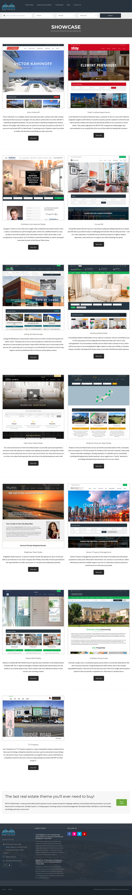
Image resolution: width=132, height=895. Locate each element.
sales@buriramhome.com (14, 861)
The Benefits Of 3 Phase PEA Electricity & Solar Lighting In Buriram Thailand (49, 836)
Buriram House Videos (44, 5)
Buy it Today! (121, 802)
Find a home (29, 5)
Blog (68, 5)
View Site (33, 138)
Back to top (126, 889)
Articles (10, 889)
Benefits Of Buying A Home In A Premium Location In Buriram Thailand (49, 862)
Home (4, 889)
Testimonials (59, 5)
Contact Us (77, 5)
